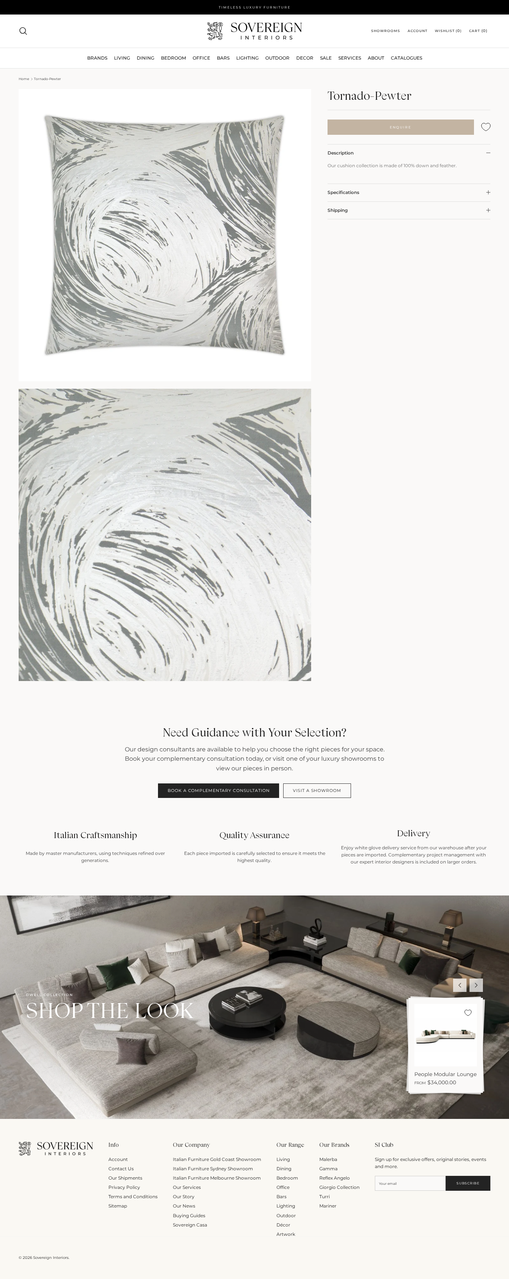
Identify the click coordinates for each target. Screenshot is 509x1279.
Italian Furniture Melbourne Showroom (217, 1178)
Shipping (338, 210)
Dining (283, 1168)
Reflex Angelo (334, 1178)
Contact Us (121, 1168)
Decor (304, 58)
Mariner (327, 1206)
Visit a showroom (317, 790)
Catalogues (406, 58)
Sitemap (117, 1206)
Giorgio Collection (339, 1187)
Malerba (328, 1159)
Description (341, 153)
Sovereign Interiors (51, 1257)
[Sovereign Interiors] (254, 31)
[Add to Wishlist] (485, 127)
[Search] (23, 30)
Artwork (285, 1234)
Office (283, 1187)
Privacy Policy (124, 1187)
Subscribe (467, 1183)
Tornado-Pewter (47, 79)
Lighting (247, 58)
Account (118, 1159)
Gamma (328, 1168)
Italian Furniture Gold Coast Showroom (217, 1159)
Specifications (343, 192)
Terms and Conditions (133, 1196)
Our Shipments (125, 1178)
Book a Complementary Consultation (218, 790)
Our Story (184, 1196)
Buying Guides (189, 1215)
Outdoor (277, 58)
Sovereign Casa (190, 1225)
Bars (223, 58)
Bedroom (287, 1178)
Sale (326, 58)
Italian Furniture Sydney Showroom (213, 1168)
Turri (324, 1196)
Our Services (187, 1187)
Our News (184, 1206)
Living (283, 1159)
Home (24, 79)
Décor (283, 1225)
